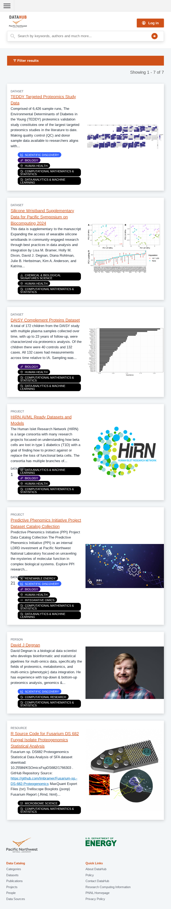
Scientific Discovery (42, 155)
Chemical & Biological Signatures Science (40, 277)
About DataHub (96, 869)
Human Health (36, 165)
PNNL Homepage (97, 893)
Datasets (12, 875)
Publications (14, 881)
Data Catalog (15, 863)
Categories (13, 869)
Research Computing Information (108, 887)
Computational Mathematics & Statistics (47, 173)
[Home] (28, 21)
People (11, 893)
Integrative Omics (39, 600)
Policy (90, 875)
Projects (12, 887)
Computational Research (45, 697)
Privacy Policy (95, 899)
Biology (31, 160)
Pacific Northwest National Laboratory (22, 845)
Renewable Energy (40, 578)
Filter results (27, 61)
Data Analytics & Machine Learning (42, 181)
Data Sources (15, 899)
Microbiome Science (41, 803)
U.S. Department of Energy (101, 845)
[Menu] (7, 5)
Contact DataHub (97, 881)
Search (154, 36)
